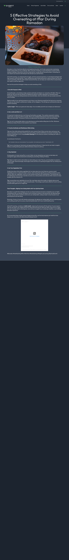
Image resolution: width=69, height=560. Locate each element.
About (57, 5)
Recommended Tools (59, 1)
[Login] (65, 1)
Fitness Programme (35, 5)
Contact (61, 5)
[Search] (65, 5)
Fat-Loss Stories (50, 5)
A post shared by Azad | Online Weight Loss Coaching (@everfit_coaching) (34, 249)
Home (28, 5)
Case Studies (43, 5)
